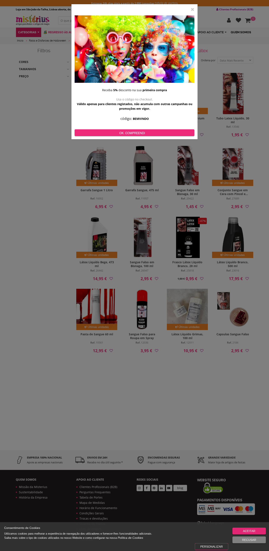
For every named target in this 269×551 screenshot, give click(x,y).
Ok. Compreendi (132, 133)
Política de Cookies (130, 537)
